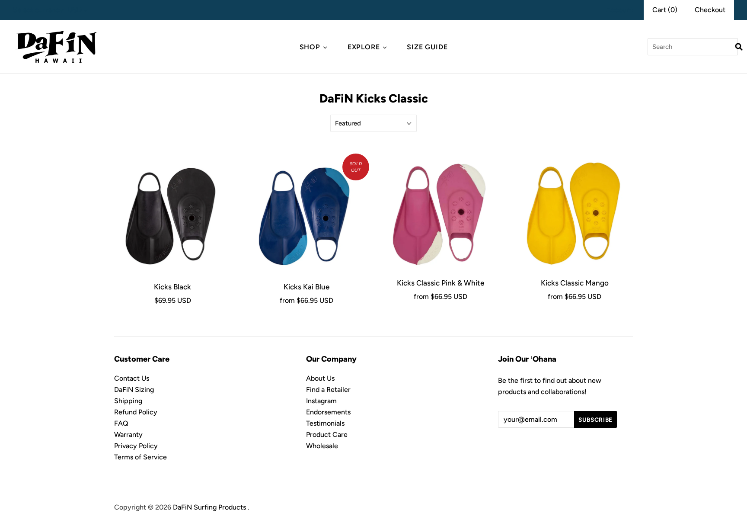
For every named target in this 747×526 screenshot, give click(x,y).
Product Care (327, 434)
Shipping (128, 401)
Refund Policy (135, 412)
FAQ (121, 423)
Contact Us (131, 378)
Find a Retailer (328, 389)
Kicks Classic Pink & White (440, 283)
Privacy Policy (136, 446)
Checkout (710, 10)
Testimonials (325, 423)
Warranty (128, 434)
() (664, 10)
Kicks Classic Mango (575, 283)
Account (619, 10)
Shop (310, 47)
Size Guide (427, 47)
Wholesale (322, 446)
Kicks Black (172, 286)
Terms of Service (140, 457)
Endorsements (328, 412)
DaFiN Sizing (134, 389)
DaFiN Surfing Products (209, 507)
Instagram (321, 401)
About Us (320, 378)
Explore (364, 47)
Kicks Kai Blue (306, 286)
